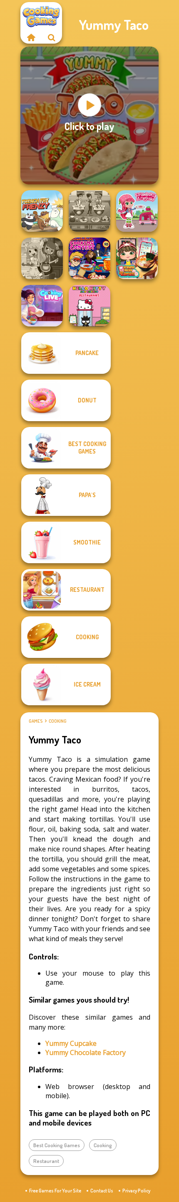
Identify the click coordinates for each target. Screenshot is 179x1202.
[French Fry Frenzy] (42, 211)
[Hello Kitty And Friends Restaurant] (89, 305)
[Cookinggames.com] (30, 37)
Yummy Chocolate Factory (85, 1052)
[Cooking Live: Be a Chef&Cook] (42, 305)
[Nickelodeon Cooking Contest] (89, 258)
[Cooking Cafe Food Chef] (89, 211)
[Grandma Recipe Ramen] (137, 258)
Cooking (58, 721)
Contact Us (101, 1190)
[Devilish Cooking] (42, 258)
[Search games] (51, 37)
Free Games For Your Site (55, 1190)
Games (35, 721)
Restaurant (46, 1161)
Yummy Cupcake (71, 1043)
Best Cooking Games (56, 1145)
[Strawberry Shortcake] (137, 211)
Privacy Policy (136, 1190)
